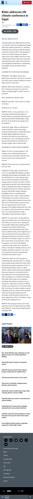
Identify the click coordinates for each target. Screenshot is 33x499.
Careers (5, 481)
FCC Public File (7, 470)
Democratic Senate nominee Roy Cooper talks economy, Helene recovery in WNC (16, 392)
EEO (4, 466)
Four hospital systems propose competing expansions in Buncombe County (14, 424)
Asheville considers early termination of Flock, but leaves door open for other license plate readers (16, 415)
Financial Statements (9, 477)
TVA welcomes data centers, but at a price (14, 377)
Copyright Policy (7, 459)
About (5, 452)
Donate (27, 2)
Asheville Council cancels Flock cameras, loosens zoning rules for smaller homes (14, 371)
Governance (6, 473)
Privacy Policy (7, 462)
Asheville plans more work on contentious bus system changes (16, 399)
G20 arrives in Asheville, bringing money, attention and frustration (14, 384)
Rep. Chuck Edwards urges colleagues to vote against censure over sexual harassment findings (16, 354)
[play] (3, 497)
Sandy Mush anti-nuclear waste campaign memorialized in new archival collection (14, 407)
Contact (5, 455)
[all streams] (31, 497)
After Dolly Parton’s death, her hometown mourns (14, 363)
